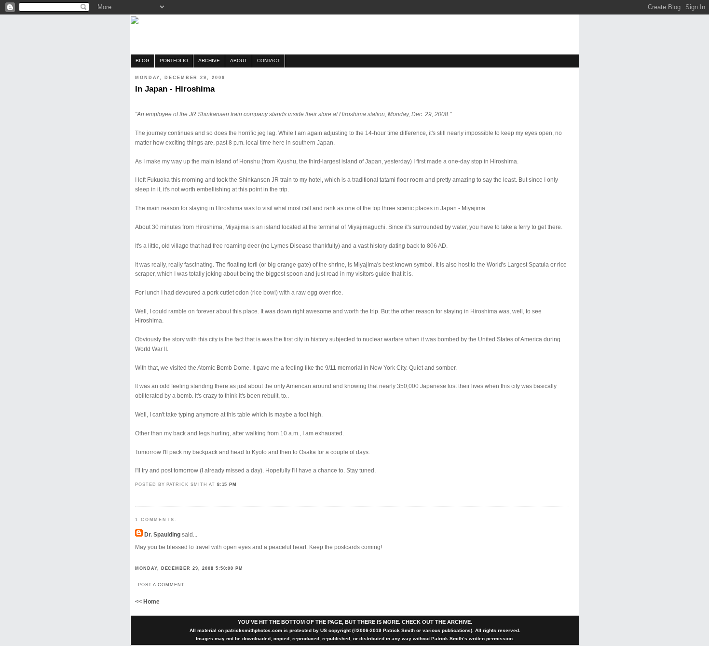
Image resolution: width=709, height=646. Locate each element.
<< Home (147, 601)
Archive (209, 60)
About (238, 60)
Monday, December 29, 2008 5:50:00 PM (189, 568)
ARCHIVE (459, 622)
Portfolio (174, 60)
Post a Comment (161, 584)
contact (268, 60)
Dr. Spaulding (162, 534)
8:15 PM (227, 484)
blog (143, 60)
